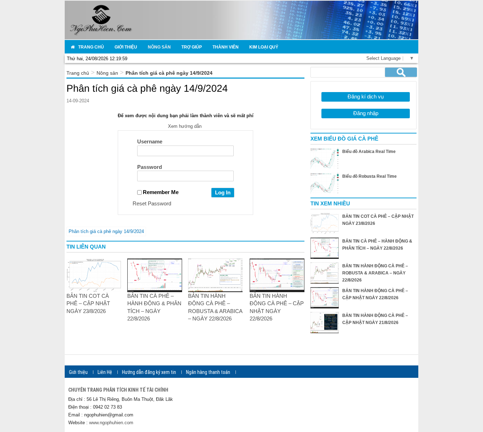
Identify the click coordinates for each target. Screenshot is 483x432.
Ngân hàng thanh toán (208, 372)
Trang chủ (77, 73)
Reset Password (152, 203)
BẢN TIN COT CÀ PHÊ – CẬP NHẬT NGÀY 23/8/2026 (88, 303)
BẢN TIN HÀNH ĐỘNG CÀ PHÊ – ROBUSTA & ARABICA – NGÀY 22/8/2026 (375, 273)
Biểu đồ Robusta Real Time (369, 176)
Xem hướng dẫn (185, 126)
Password (149, 167)
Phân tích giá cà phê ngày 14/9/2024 (106, 231)
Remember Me (161, 192)
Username (149, 141)
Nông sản (107, 73)
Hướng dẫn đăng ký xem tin (149, 372)
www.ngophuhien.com (111, 422)
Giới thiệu (78, 372)
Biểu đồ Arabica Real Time (369, 151)
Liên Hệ (105, 372)
